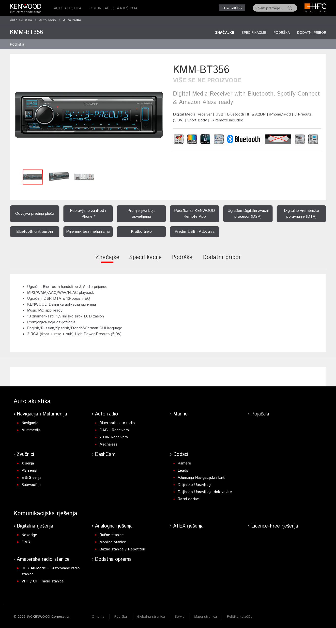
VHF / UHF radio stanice (42, 581)
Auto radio (47, 20)
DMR (25, 542)
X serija (27, 463)
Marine (180, 414)
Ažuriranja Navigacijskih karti (201, 477)
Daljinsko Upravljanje (195, 485)
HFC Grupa (232, 7)
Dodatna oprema (113, 559)
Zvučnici (25, 454)
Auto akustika (67, 8)
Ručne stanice (111, 535)
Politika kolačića (239, 616)
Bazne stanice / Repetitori (122, 549)
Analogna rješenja (114, 526)
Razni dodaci (188, 499)
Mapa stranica (205, 616)
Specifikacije (254, 32)
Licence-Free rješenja (274, 526)
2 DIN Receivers (113, 437)
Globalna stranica (151, 616)
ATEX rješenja (188, 526)
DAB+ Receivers (114, 430)
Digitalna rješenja (35, 526)
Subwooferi (31, 485)
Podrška (282, 32)
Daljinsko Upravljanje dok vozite (205, 492)
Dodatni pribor (311, 32)
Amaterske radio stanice (43, 559)
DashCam (105, 454)
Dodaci (180, 454)
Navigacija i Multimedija (42, 414)
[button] (89, 114)
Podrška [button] (17, 44)
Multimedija (31, 430)
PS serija (29, 470)
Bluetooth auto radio (117, 423)
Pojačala (260, 414)
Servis (179, 616)
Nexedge (29, 535)
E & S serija (31, 477)
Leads (183, 470)
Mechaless (108, 444)
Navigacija (29, 423)
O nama (98, 616)
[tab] (107, 260)
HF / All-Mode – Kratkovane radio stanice (50, 571)
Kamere (184, 463)
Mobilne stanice (112, 542)
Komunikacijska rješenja (113, 8)
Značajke (224, 32)
